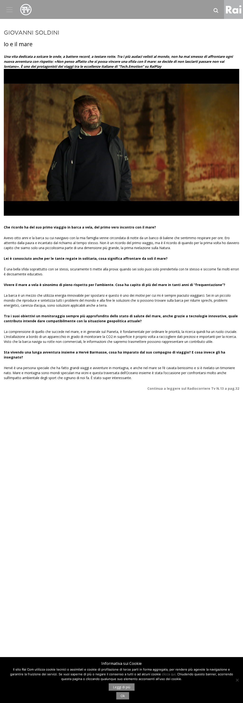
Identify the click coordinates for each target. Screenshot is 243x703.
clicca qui (168, 674)
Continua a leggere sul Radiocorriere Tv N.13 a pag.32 (193, 388)
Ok (123, 696)
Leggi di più (121, 687)
